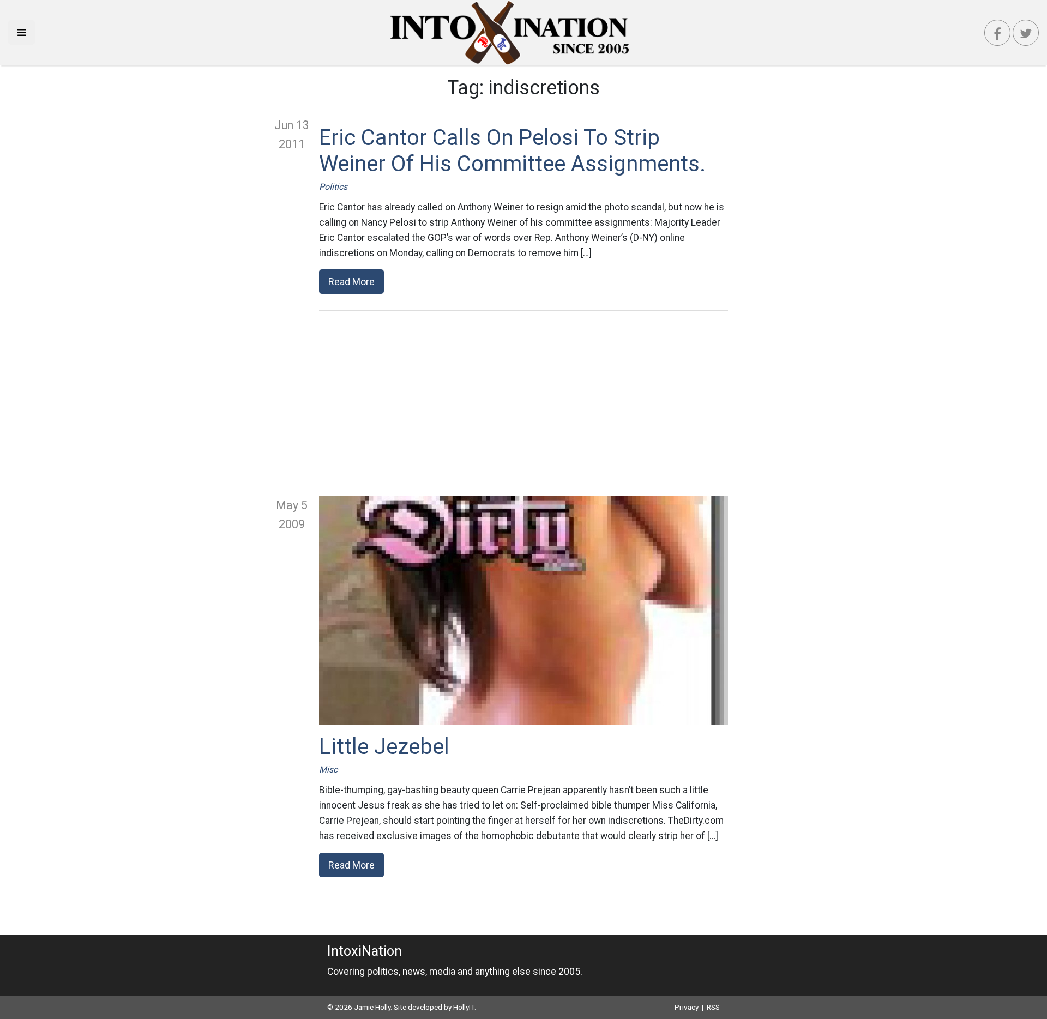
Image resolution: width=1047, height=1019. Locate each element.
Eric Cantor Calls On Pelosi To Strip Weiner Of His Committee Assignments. (512, 151)
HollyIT (463, 1007)
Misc (328, 769)
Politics (333, 187)
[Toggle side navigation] (21, 32)
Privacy (687, 1007)
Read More (351, 281)
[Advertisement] (523, 403)
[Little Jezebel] (523, 610)
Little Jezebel (384, 746)
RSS (713, 1007)
